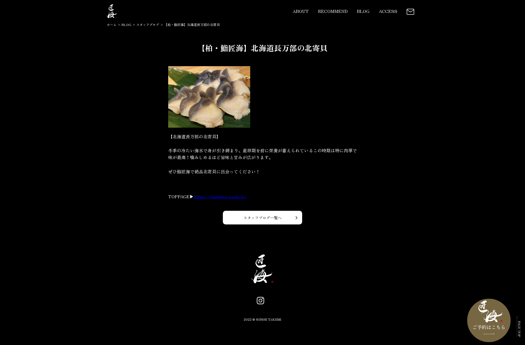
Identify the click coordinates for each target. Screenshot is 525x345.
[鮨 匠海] (112, 18)
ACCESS (388, 11)
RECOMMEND (333, 11)
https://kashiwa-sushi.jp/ (220, 196)
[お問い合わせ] (410, 11)
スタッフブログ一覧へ (262, 217)
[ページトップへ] (518, 333)
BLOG (363, 11)
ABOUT (301, 11)
